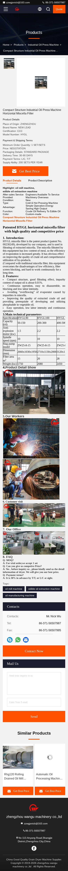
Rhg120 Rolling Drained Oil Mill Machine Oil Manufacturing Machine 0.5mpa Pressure (14, 777)
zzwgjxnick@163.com (18, 2)
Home (6, 44)
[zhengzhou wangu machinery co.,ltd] (17, 9)
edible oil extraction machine (44, 588)
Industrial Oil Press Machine (43, 44)
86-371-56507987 (55, 2)
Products (19, 44)
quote (59, 9)
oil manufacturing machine (19, 595)
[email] (26, 640)
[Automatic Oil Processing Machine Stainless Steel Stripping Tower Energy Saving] (50, 757)
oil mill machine (13, 588)
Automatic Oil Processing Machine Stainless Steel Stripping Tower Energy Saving (48, 777)
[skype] (9, 640)
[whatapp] (17, 639)
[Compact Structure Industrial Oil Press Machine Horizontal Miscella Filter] (41, 82)
